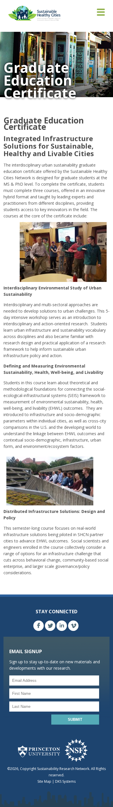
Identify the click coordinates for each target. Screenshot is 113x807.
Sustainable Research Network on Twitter (50, 626)
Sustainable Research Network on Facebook (38, 626)
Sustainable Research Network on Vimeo (73, 626)
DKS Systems (65, 781)
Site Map (44, 781)
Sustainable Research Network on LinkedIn (62, 626)
